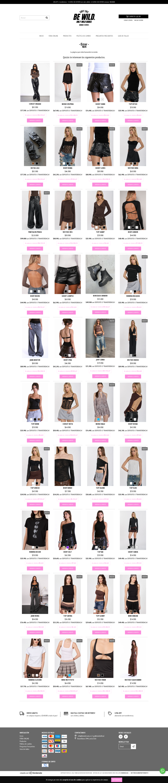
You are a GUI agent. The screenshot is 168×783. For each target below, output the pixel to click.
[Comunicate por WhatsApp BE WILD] (162, 771)
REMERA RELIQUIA (133, 296)
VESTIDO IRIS (68, 232)
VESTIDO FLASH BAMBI (133, 680)
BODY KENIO (67, 488)
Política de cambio (84, 36)
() (135, 16)
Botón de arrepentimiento (139, 773)
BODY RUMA (67, 168)
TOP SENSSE (35, 488)
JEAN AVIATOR (35, 360)
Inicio (41, 36)
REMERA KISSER (35, 552)
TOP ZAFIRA (67, 616)
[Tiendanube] (31, 774)
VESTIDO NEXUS (133, 360)
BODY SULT (68, 552)
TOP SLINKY (100, 616)
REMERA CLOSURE (35, 680)
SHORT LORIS (100, 168)
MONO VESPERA (68, 104)
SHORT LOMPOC (68, 296)
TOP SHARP (100, 232)
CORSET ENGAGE (35, 104)
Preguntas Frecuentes (104, 36)
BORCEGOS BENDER (100, 295)
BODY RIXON (35, 296)
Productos (67, 36)
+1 (102, 99)
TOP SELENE (100, 488)
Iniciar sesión (138, 20)
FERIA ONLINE (53, 36)
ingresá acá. (125, 773)
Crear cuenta (128, 20)
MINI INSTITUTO (67, 680)
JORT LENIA (100, 359)
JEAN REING (35, 616)
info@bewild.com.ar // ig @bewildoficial (91, 736)
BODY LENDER (133, 232)
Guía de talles (123, 36)
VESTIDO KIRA (133, 168)
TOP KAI (100, 552)
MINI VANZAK (133, 616)
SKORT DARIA (133, 552)
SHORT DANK (100, 104)
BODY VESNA (133, 424)
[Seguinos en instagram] (121, 737)
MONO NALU (100, 424)
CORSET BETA (68, 424)
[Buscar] (46, 17)
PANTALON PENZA (35, 232)
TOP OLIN (133, 488)
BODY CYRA (68, 360)
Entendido (116, 780)
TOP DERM (35, 424)
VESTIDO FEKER (100, 680)
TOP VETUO (133, 104)
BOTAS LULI (35, 168)
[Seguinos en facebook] (126, 737)
